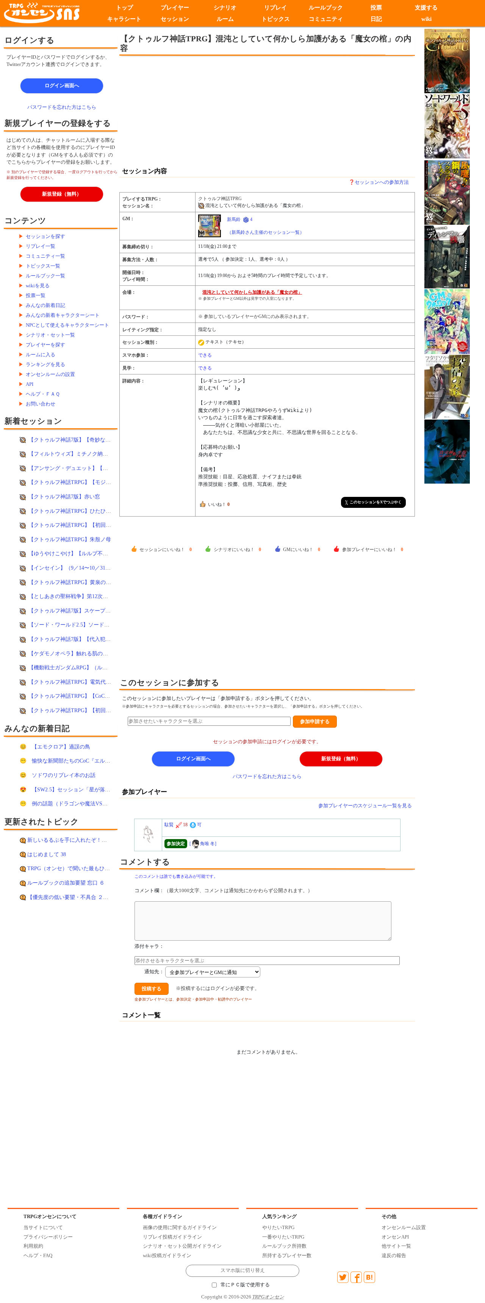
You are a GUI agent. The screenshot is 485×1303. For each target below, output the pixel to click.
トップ (124, 8)
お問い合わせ (40, 404)
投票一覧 (35, 295)
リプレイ (275, 8)
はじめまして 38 (46, 854)
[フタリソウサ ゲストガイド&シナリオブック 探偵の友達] (447, 386)
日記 (376, 19)
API (29, 384)
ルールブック (326, 8)
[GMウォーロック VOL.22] (447, 321)
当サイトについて (43, 1227)
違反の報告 (394, 1255)
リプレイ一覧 (40, 246)
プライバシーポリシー (48, 1237)
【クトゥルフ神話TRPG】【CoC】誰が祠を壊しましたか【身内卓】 (108, 696)
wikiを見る (38, 285)
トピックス (275, 19)
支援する (426, 8)
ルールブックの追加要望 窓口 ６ (66, 883)
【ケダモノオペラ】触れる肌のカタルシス (78, 653)
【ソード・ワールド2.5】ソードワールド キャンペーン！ (96, 625)
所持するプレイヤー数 (286, 1255)
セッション (175, 19)
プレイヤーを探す (45, 345)
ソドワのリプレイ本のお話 (63, 775)
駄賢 (169, 824)
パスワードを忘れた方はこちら (61, 107)
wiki (426, 19)
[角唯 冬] (202, 843)
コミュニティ (326, 19)
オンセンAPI (395, 1237)
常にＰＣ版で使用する (245, 1284)
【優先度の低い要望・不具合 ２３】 (70, 897)
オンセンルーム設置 (404, 1227)
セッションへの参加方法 (382, 182)
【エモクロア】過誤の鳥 (61, 747)
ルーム (225, 19)
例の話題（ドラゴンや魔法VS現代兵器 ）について (92, 803)
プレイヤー (175, 8)
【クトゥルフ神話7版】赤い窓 (64, 496)
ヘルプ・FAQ (37, 1255)
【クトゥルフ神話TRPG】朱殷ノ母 (69, 539)
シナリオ (225, 8)
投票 (376, 8)
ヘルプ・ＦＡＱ (43, 394)
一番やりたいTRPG (283, 1237)
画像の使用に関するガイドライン (180, 1227)
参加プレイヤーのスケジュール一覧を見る (365, 805)
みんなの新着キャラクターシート (63, 315)
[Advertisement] (204, 110)
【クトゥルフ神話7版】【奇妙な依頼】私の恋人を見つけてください (109, 440)
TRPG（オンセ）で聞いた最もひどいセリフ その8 (88, 868)
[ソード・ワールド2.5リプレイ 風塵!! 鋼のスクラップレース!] (447, 192)
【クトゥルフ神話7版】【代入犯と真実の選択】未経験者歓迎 (101, 639)
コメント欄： (224, 890)
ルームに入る (40, 354)
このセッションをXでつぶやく (376, 502)
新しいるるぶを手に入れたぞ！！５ (69, 840)
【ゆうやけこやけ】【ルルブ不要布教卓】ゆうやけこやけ (97, 553)
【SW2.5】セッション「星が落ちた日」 (79, 789)
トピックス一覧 (43, 266)
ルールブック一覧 (45, 276)
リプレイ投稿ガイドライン (172, 1237)
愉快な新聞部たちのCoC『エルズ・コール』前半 (89, 761)
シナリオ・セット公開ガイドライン (182, 1246)
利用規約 (33, 1246)
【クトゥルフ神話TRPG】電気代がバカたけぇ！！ (88, 682)
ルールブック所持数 (284, 1246)
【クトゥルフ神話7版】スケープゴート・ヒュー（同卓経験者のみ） (109, 611)
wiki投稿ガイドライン (167, 1255)
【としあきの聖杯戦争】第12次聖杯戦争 (76, 596)
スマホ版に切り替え (243, 1270)
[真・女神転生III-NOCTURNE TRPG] (447, 451)
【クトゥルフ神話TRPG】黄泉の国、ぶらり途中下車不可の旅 (101, 582)
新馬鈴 (234, 219)
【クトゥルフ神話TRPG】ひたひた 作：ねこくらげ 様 (92, 511)
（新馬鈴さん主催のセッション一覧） (265, 232)
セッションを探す (45, 236)
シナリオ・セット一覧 (50, 335)
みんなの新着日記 (45, 305)
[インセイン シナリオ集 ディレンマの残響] (447, 256)
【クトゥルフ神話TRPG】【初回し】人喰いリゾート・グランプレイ (109, 525)
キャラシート (124, 19)
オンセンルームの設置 (50, 374)
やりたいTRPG (278, 1227)
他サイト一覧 (396, 1246)
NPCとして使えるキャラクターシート (67, 325)
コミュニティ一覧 (45, 256)
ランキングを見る (45, 364)
